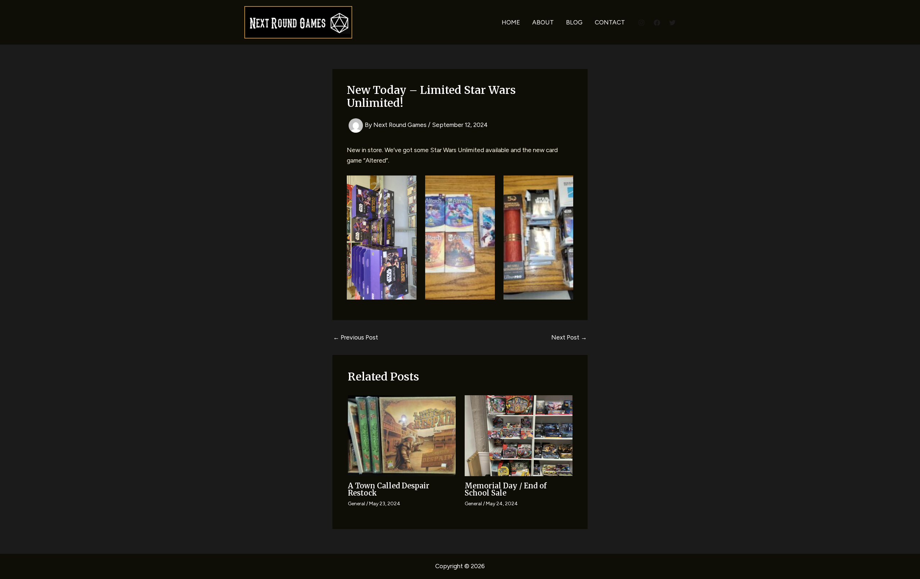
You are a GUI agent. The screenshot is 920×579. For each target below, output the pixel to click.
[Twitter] (672, 22)
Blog (574, 22)
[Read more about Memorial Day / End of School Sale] (518, 435)
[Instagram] (641, 22)
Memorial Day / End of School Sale (506, 489)
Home (511, 22)
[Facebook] (657, 22)
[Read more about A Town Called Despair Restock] (402, 435)
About (543, 22)
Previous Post (355, 337)
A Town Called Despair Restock (388, 489)
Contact (610, 22)
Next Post (569, 337)
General (356, 504)
